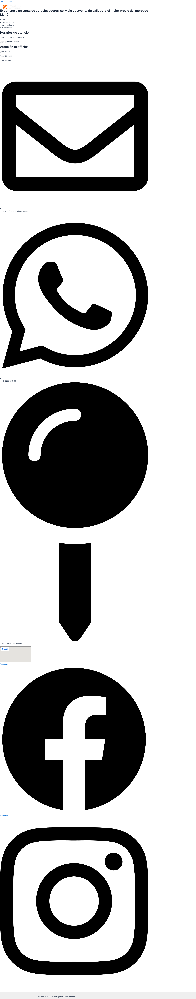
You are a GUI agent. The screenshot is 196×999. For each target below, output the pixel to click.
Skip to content (6, 1)
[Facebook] (1, 26)
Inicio (6, 15)
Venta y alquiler (11, 18)
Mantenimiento (11, 21)
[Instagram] (5, 26)
